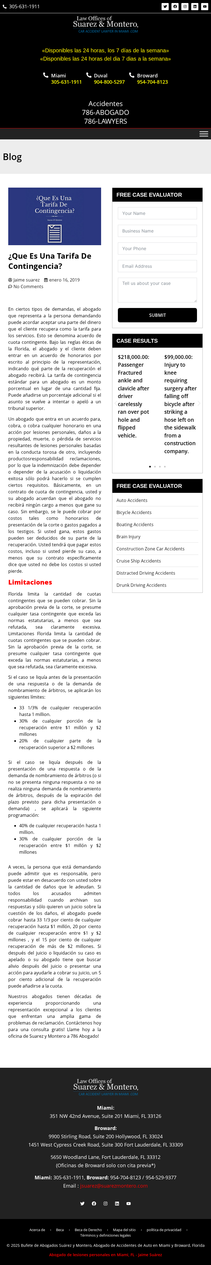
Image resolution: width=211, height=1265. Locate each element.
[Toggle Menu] (203, 133)
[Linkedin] (194, 6)
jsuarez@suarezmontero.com (114, 1185)
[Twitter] (165, 6)
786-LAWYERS (105, 121)
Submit (157, 315)
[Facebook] (175, 6)
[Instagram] (184, 6)
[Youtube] (204, 6)
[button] (115, 403)
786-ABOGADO (105, 112)
